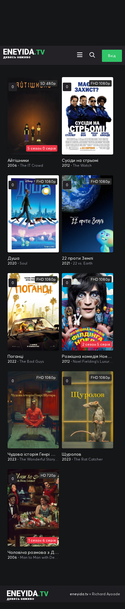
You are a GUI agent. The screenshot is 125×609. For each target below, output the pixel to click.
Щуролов (71, 454)
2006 (12, 165)
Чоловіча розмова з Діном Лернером (33, 552)
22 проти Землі (77, 258)
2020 (12, 263)
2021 (66, 263)
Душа (13, 258)
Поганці (15, 356)
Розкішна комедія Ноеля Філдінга (87, 356)
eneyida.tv (79, 594)
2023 (12, 459)
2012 (66, 165)
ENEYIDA (24, 53)
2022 (12, 361)
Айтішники (18, 160)
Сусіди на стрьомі (80, 160)
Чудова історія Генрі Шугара (33, 454)
